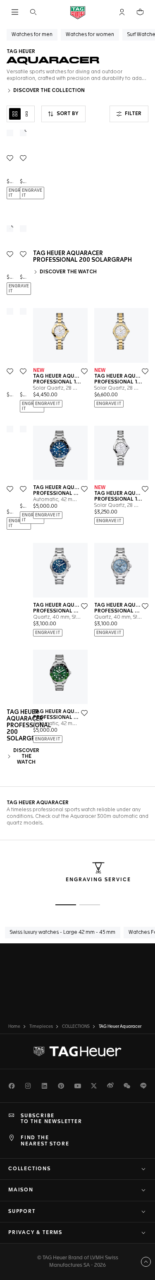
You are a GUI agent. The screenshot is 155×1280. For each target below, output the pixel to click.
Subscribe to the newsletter (51, 1119)
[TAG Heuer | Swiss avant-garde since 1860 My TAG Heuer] (77, 1051)
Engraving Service (98, 879)
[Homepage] (78, 12)
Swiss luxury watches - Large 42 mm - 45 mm (62, 932)
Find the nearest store (45, 1140)
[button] (122, 12)
